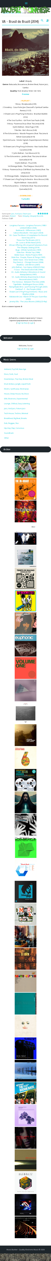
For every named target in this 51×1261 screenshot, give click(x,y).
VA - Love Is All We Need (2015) (28, 242)
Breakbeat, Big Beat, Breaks (15, 418)
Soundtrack (9, 433)
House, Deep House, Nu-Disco (16, 393)
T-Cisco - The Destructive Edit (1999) (28, 269)
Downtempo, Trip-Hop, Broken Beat (18, 379)
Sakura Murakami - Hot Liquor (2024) (28, 232)
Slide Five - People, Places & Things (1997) (28, 257)
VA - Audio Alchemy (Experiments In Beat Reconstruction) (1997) (28, 278)
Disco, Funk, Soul (11, 374)
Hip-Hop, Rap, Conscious (14, 428)
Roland (13, 216)
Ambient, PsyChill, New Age (15, 369)
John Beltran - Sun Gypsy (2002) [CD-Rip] (28, 267)
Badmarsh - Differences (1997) (28, 230)
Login (31, 323)
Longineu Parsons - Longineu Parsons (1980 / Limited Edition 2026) (28, 226)
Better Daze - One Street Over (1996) (28, 260)
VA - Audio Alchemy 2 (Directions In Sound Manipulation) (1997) (28, 273)
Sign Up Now (22, 323)
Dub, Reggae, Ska (11, 423)
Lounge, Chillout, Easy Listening (17, 403)
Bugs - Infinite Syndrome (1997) (28, 250)
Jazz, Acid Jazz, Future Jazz (21, 214)
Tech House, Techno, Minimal (16, 413)
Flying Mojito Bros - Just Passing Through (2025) (28, 287)
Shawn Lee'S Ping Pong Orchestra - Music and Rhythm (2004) (28, 292)
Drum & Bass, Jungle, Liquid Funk (17, 384)
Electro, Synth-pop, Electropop (16, 389)
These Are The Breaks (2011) (28, 240)
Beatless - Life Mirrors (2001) (28, 264)
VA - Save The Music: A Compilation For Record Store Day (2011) (28, 236)
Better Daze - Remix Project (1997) (28, 255)
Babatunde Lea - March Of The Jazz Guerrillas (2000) (28, 297)
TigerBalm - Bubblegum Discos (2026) (28, 284)
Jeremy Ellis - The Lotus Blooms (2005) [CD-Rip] (28, 301)
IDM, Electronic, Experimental (16, 398)
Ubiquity (25, 216)
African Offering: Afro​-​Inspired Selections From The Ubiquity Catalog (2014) (28, 246)
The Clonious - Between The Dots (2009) (28, 282)
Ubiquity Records (36, 216)
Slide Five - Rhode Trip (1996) (28, 252)
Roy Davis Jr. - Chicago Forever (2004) (28, 262)
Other (6, 438)
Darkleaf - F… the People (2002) (28, 289)
